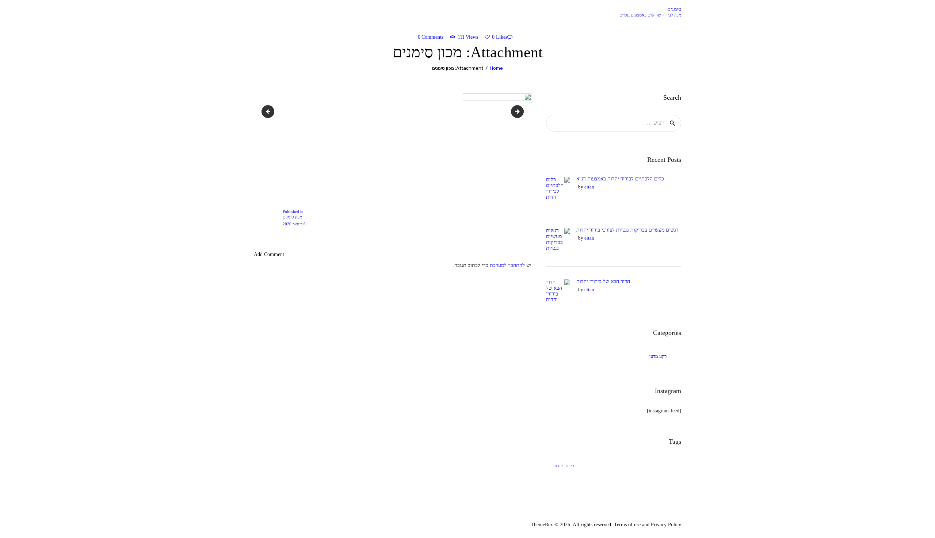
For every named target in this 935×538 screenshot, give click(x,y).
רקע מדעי (658, 356)
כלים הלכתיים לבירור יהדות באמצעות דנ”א (620, 179)
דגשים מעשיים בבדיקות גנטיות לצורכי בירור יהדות (627, 230)
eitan (589, 187)
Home (496, 68)
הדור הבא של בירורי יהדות (603, 281)
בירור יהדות (564, 466)
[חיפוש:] (613, 123)
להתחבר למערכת (507, 265)
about (516, 111)
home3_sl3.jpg (264, 111)
